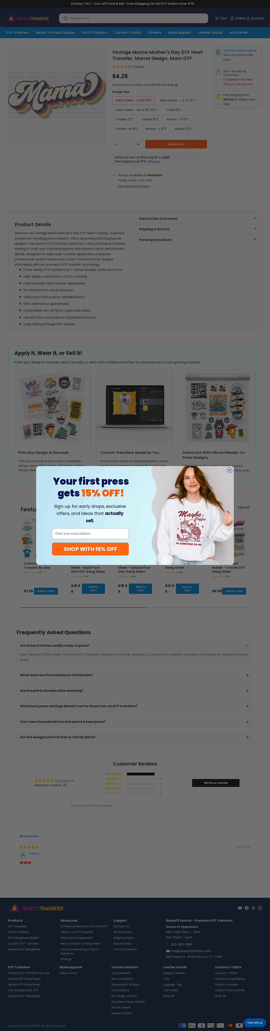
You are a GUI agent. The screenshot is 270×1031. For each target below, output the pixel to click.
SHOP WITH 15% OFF (90, 549)
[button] (255, 1022)
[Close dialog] (229, 470)
